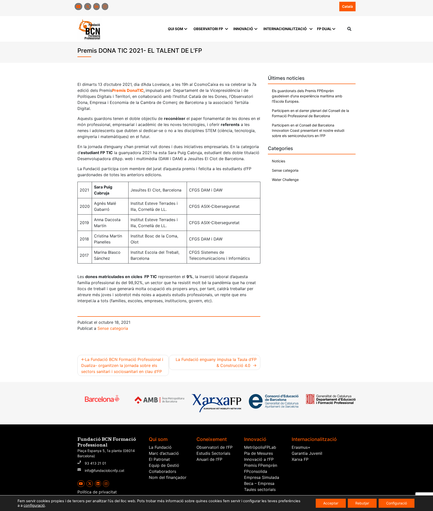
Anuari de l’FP (209, 459)
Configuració (396, 503)
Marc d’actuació (164, 453)
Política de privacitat (97, 491)
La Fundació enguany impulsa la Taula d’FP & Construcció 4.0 (216, 362)
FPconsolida (255, 471)
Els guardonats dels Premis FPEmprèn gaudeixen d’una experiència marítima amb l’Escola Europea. (307, 96)
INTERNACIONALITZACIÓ (285, 29)
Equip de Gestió (164, 465)
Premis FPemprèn (260, 465)
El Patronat (159, 459)
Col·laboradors (162, 471)
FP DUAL (324, 29)
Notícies (278, 161)
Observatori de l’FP (214, 447)
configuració (34, 505)
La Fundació (160, 447)
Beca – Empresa (259, 483)
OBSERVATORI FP (208, 29)
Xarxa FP (300, 459)
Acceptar (330, 503)
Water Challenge (285, 179)
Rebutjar (362, 503)
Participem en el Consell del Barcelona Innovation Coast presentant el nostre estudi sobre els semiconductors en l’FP (308, 130)
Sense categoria (112, 328)
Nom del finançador (167, 477)
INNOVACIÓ (243, 29)
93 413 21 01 (95, 463)
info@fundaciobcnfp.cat (104, 470)
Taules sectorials (260, 489)
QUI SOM (175, 29)
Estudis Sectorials (213, 453)
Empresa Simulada (261, 477)
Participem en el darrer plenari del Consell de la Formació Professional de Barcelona (310, 113)
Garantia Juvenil (307, 453)
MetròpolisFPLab (260, 447)
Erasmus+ (301, 447)
